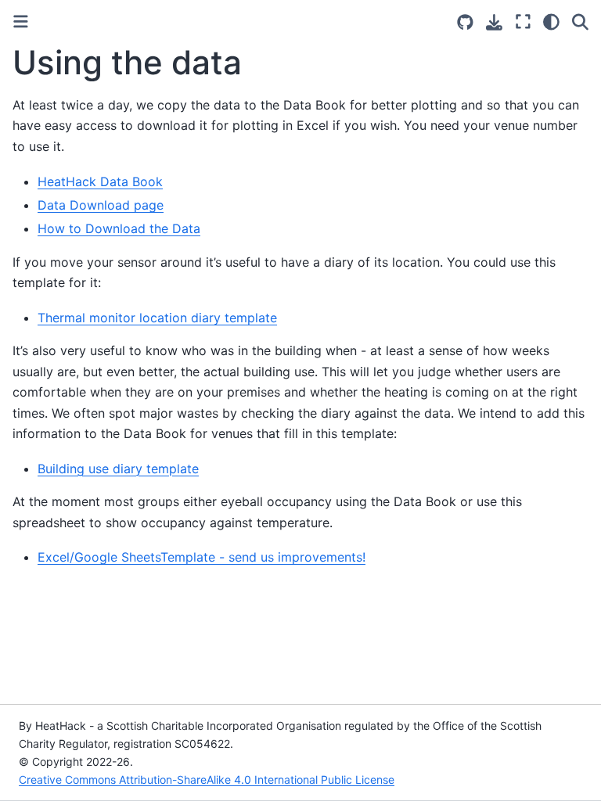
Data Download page (101, 205)
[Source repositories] (465, 22)
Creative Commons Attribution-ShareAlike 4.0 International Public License (206, 779)
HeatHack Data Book (100, 181)
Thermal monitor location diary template (157, 317)
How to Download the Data (119, 228)
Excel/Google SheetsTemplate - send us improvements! (201, 557)
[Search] (580, 22)
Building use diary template (118, 468)
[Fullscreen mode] (523, 22)
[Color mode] (551, 22)
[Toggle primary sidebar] (20, 21)
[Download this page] (494, 22)
